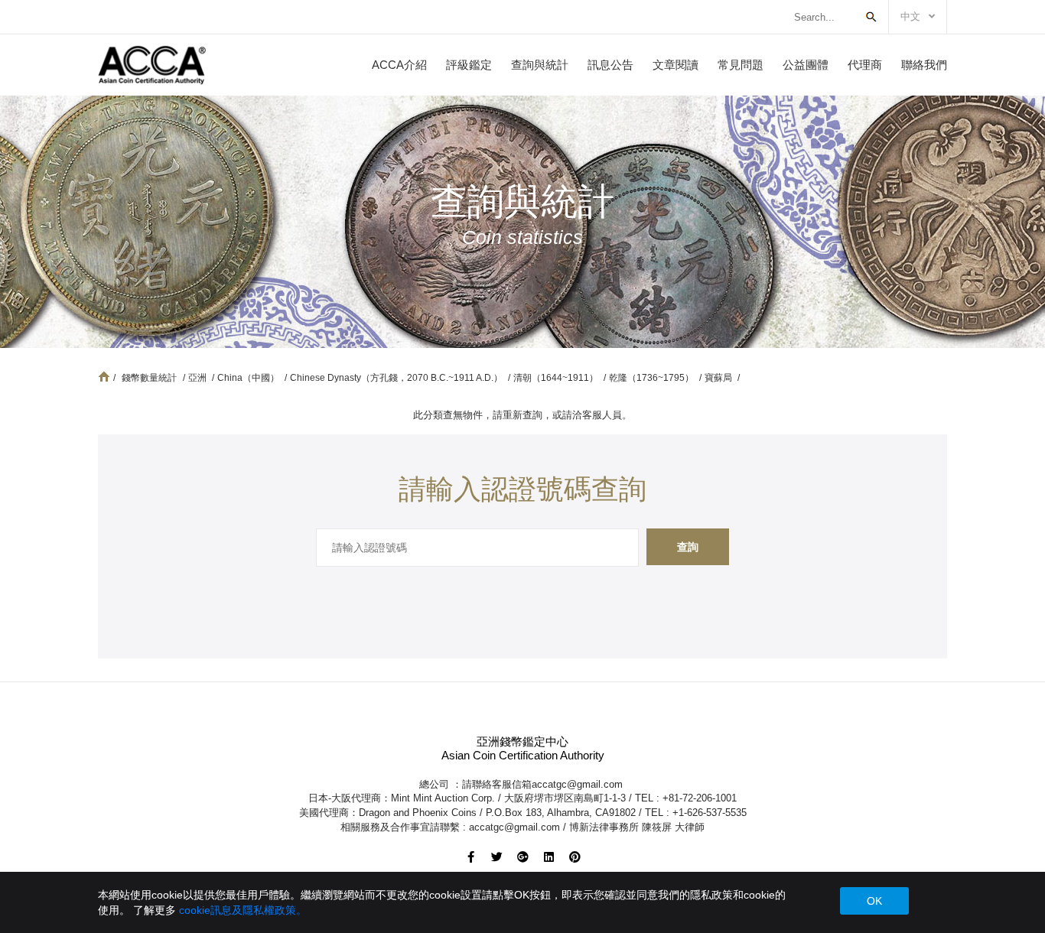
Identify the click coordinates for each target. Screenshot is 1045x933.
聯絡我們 (924, 64)
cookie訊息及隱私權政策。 (243, 910)
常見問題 (740, 64)
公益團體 (806, 64)
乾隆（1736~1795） (652, 377)
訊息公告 (610, 64)
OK (874, 901)
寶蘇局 (719, 377)
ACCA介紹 (399, 64)
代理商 (865, 64)
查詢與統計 (539, 64)
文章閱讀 (675, 64)
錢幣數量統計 (149, 377)
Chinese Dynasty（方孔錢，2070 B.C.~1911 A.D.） (397, 377)
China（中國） (249, 377)
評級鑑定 (469, 64)
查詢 (687, 547)
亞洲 (198, 377)
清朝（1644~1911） (557, 377)
